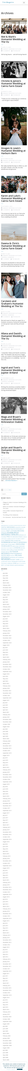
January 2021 (6, 717)
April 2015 (5, 877)
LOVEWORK (16, 548)
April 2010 (5, 1007)
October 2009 (6, 1019)
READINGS (12, 555)
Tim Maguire (8, 2)
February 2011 (6, 985)
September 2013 (7, 918)
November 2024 (7, 614)
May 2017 (5, 820)
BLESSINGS (11, 525)
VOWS (15, 563)
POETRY (3, 555)
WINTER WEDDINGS (19, 565)
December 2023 (7, 635)
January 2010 (6, 1014)
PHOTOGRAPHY (16, 554)
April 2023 (5, 654)
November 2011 (7, 966)
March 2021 (6, 712)
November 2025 (7, 590)
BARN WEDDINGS (5, 525)
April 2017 (5, 822)
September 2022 (7, 671)
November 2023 (7, 638)
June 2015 (5, 873)
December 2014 (7, 887)
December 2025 (7, 587)
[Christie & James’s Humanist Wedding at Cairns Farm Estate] (14, 69)
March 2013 (6, 933)
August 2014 (6, 897)
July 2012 (5, 949)
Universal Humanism (7, 257)
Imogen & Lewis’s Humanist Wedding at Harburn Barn (13, 151)
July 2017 (5, 815)
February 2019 (6, 770)
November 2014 (7, 889)
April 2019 (5, 765)
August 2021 (6, 700)
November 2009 (7, 1016)
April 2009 (5, 1031)
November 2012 (7, 942)
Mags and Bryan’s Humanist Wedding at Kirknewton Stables (13, 419)
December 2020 (7, 719)
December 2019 (7, 746)
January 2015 (6, 885)
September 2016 (7, 839)
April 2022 (5, 681)
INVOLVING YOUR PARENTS (7, 548)
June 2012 (5, 952)
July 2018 (5, 786)
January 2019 (6, 772)
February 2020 (6, 741)
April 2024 (5, 626)
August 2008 (6, 1048)
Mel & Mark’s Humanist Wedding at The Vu (13, 39)
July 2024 (5, 619)
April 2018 (5, 793)
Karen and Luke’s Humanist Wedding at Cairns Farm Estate (13, 198)
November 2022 (7, 666)
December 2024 (7, 611)
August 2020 (6, 726)
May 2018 (5, 791)
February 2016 (6, 856)
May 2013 (5, 928)
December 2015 (7, 861)
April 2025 (5, 602)
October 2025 (6, 592)
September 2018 (7, 782)
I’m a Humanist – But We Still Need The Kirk (14, 517)
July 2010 (5, 1000)
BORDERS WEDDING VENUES (20, 525)
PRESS (8, 555)
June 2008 (5, 1052)
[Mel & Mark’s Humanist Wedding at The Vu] (14, 26)
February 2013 (6, 935)
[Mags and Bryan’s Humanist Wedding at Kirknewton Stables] (14, 405)
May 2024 (5, 623)
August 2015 (6, 868)
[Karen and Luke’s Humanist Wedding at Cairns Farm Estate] (14, 184)
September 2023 (7, 642)
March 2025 (6, 604)
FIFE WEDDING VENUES (16, 537)
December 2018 (7, 774)
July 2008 (5, 1050)
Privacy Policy (14, 1068)
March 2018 (6, 796)
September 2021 (7, 698)
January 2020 (6, 743)
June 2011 (5, 976)
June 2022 (5, 676)
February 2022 (6, 686)
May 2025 (5, 599)
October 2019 (6, 750)
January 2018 (6, 801)
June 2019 (5, 760)
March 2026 (6, 583)
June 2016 (5, 846)
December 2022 (7, 664)
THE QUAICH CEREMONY (7, 563)
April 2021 (5, 710)
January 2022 (6, 688)
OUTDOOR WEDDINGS (9, 553)
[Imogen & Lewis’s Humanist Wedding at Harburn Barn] (14, 126)
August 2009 (6, 1024)
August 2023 (6, 645)
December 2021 (7, 690)
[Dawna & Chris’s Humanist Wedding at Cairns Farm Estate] (14, 232)
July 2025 (5, 597)
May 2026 (5, 578)
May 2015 (5, 875)
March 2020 (6, 738)
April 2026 (5, 580)
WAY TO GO (19, 563)
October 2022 (6, 669)
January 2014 (6, 911)
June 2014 (5, 901)
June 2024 (5, 621)
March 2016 (6, 853)
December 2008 (7, 1040)
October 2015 (6, 863)
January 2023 (6, 662)
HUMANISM (5, 542)
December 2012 (7, 940)
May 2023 (5, 652)
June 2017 (5, 817)
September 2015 (7, 865)
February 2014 (6, 909)
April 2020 (5, 736)
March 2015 (6, 880)
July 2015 (5, 870)
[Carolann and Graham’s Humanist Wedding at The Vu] (14, 285)
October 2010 (6, 992)
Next (10, 490)
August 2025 (6, 595)
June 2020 (5, 731)
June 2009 (5, 1028)
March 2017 (6, 825)
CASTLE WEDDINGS (8, 527)
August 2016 (6, 841)
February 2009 (6, 1036)
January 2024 (6, 633)
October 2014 (6, 892)
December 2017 (7, 803)
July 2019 (5, 758)
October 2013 (6, 916)
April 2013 (5, 930)
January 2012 (6, 961)
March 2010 (6, 1009)
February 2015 (6, 882)
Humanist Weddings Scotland (11, 49)
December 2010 (7, 988)
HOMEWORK (17, 540)
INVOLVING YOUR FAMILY (8, 544)
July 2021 (5, 702)
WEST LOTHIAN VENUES (7, 565)
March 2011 (6, 983)
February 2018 (6, 798)
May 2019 (5, 762)
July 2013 (5, 923)
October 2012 (6, 945)
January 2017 (6, 829)
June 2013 (5, 925)
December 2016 (7, 832)
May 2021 (5, 707)
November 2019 (7, 748)
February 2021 (6, 714)
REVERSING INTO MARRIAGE (17, 557)
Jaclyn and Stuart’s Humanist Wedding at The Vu (13, 450)
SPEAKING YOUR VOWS (18, 561)
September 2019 (7, 753)
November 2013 (7, 913)
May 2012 (5, 954)
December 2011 (7, 964)
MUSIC (7, 552)
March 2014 (6, 906)
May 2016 (5, 849)
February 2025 (6, 607)
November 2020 (7, 722)
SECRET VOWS (15, 559)
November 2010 (7, 990)
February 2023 (6, 659)
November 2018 (7, 777)
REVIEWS (5, 559)
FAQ (8, 537)
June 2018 (5, 789)
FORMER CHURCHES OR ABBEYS (14, 538)
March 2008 (6, 1060)
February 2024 (6, 630)
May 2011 (5, 978)
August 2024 (6, 616)
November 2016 (7, 834)
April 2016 (5, 851)
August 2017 (6, 813)
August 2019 (6, 755)
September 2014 (7, 894)
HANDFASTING (9, 540)
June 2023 (5, 650)
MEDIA (8, 550)
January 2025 (6, 609)
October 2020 (6, 724)
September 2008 (7, 1045)
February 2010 (6, 1012)
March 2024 (6, 628)
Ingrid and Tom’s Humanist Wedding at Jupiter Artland (13, 370)
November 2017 (7, 805)
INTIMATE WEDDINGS (19, 542)
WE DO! (24, 563)
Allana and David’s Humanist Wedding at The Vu (13, 336)
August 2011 (6, 973)
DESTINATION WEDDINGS (15, 529)
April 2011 (5, 980)
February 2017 (6, 827)
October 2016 (6, 837)
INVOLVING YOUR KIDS (18, 546)
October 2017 (6, 808)
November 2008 (7, 1043)
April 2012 (5, 956)
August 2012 (6, 947)
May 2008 (5, 1055)
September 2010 (7, 995)
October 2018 (6, 779)
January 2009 (6, 1038)
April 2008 (5, 1057)
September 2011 (7, 971)
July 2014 (5, 899)
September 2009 (7, 1021)
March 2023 (6, 657)
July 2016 (5, 844)
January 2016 (6, 858)
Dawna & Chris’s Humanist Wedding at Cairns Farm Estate (13, 246)
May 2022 (5, 678)
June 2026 (5, 575)
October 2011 (6, 968)
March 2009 (6, 1033)
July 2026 (5, 573)
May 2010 (5, 1004)
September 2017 (7, 810)
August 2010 (6, 997)
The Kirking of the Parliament (10, 515)
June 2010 (5, 1002)
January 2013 (6, 937)
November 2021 (7, 693)
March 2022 (6, 683)
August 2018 (6, 784)
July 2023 (5, 647)
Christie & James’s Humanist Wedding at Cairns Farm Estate (13, 83)
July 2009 (5, 1026)
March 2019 (6, 767)
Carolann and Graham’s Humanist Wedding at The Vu (12, 303)
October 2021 (6, 695)
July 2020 (5, 729)
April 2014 (5, 904)
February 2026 (6, 585)
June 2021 (5, 705)
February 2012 (6, 959)
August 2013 (6, 921)
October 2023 (6, 640)
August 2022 (6, 674)
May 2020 (5, 734)
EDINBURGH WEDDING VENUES (10, 533)
